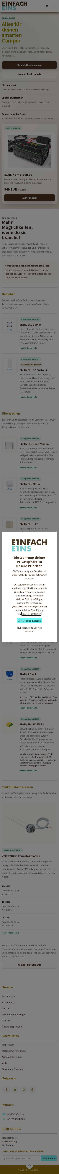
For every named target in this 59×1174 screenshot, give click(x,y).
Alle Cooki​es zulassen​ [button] (29, 620)
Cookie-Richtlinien (31, 613)
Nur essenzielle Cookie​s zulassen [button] (29, 629)
